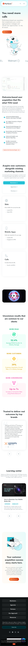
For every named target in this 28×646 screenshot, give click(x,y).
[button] (14, 296)
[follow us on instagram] (13, 632)
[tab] (14, 182)
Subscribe (14, 627)
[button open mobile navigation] (24, 3)
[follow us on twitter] (15, 632)
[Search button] (20, 3)
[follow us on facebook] (10, 632)
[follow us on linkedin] (18, 632)
